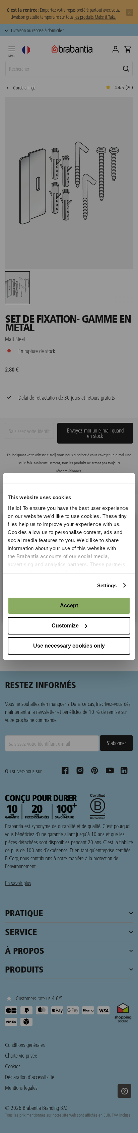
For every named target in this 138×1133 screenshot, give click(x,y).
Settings (107, 585)
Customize (65, 625)
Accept (69, 605)
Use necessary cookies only (69, 646)
